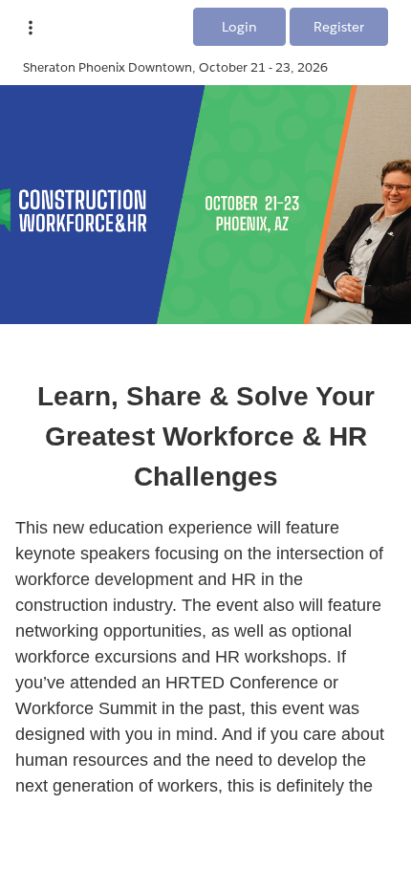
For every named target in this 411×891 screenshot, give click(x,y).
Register (339, 26)
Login (239, 26)
